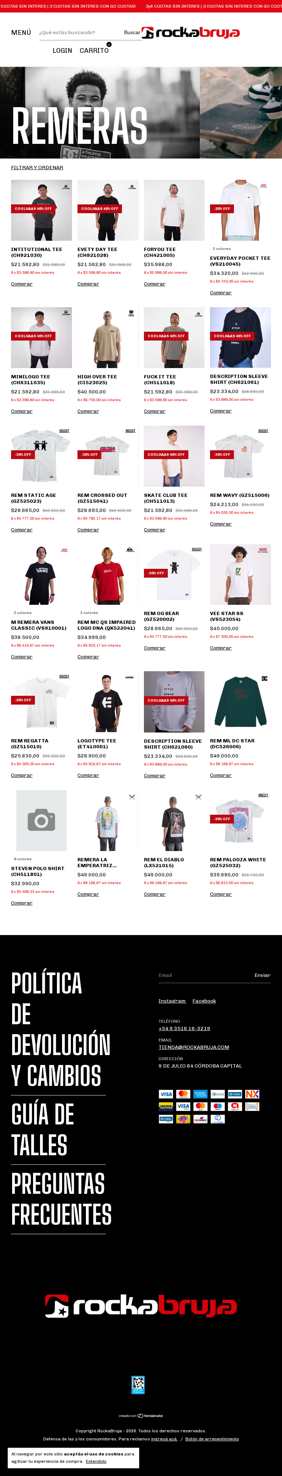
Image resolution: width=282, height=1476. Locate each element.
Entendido (96, 1461)
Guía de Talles (42, 1130)
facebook (204, 1001)
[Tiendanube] (141, 1417)
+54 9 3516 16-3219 (184, 1028)
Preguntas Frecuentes (61, 1199)
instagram (173, 1001)
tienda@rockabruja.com (194, 1047)
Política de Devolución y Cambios (61, 1029)
